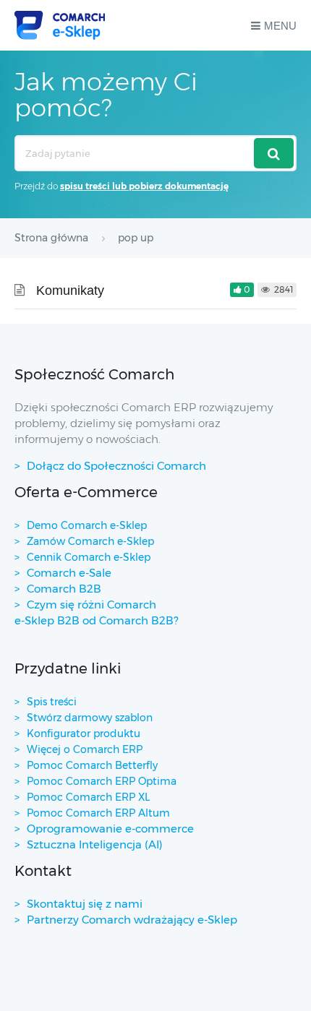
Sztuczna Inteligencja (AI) (95, 844)
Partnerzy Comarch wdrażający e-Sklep (132, 919)
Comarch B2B (64, 588)
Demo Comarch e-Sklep (87, 525)
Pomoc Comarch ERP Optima (101, 781)
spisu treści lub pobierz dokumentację (144, 186)
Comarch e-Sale (69, 573)
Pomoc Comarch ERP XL (88, 797)
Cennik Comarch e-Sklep (88, 557)
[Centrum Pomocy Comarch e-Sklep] (59, 25)
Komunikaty (70, 290)
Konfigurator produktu (83, 733)
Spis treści (52, 701)
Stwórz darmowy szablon (90, 717)
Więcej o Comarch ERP (84, 749)
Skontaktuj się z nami (84, 904)
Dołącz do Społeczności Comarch (116, 466)
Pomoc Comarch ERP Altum (98, 812)
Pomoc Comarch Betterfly (92, 765)
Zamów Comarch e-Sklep (90, 541)
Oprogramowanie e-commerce (110, 828)
